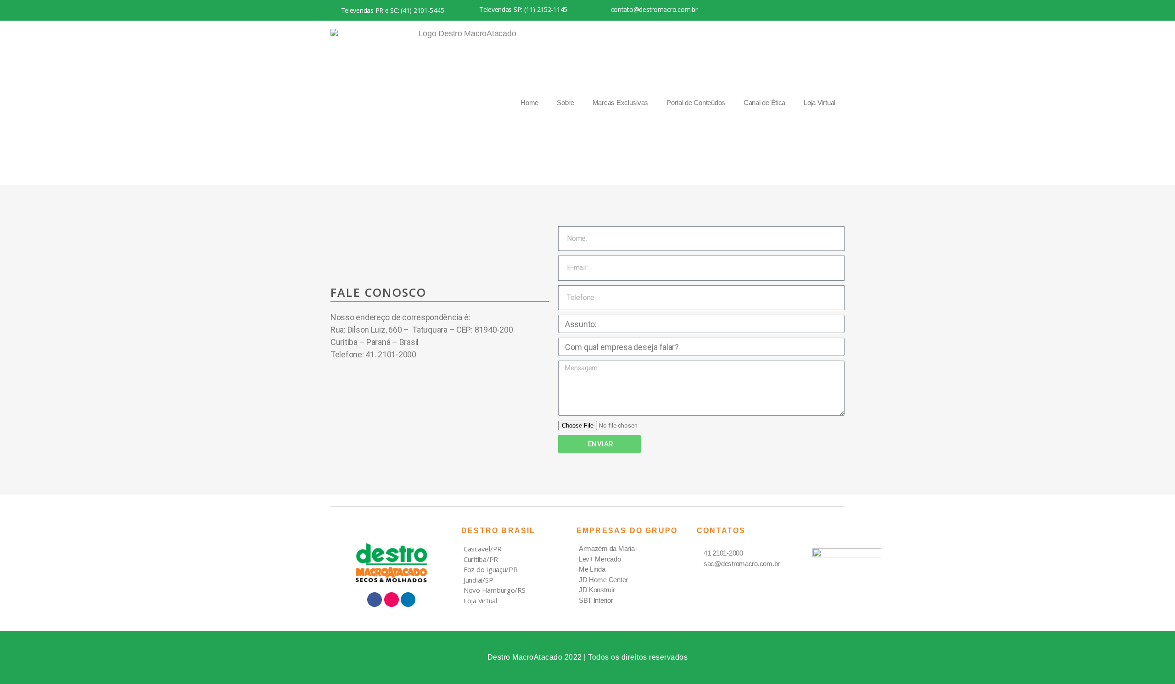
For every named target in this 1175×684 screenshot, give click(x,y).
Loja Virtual (819, 102)
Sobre (565, 102)
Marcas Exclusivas (620, 102)
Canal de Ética (764, 102)
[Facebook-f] (341, 381)
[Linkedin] (838, 10)
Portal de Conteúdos (695, 102)
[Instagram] (816, 10)
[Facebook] (793, 10)
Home (529, 102)
